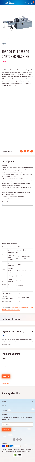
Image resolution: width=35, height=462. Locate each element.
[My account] (28, 3)
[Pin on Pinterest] (25, 151)
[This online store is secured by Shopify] (17, 455)
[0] (32, 3)
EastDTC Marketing (16, 451)
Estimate (6, 376)
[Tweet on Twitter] (28, 151)
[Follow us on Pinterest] (20, 439)
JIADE (4, 61)
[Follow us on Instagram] (17, 439)
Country (4, 358)
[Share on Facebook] (21, 151)
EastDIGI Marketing (6, 451)
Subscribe (6, 429)
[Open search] (25, 3)
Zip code (4, 366)
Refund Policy (5, 383)
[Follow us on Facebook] (14, 439)
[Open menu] (2, 2)
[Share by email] (31, 151)
